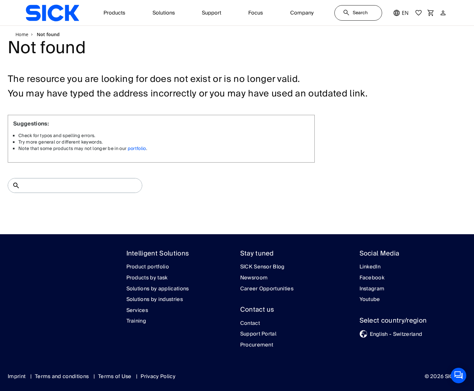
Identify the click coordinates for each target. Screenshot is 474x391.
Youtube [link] (370, 300)
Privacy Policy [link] (158, 376)
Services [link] (137, 310)
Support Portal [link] (258, 334)
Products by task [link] (147, 278)
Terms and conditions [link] (62, 376)
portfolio (137, 149)
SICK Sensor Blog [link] (262, 267)
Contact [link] (250, 323)
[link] (52, 13)
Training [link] (136, 321)
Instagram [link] (372, 289)
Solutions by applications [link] (157, 289)
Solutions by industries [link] (154, 300)
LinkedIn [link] (370, 267)
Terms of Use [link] (115, 376)
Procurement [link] (256, 345)
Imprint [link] (17, 376)
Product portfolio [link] (147, 267)
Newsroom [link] (254, 278)
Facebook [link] (372, 278)
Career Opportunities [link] (266, 289)
